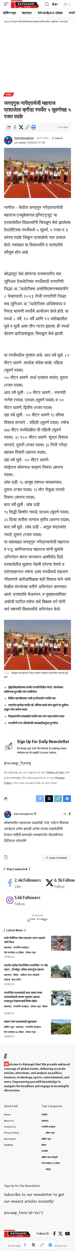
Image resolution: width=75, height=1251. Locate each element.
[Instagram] (23, 900)
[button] (27, 127)
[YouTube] (67, 1233)
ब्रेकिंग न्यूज (9, 1026)
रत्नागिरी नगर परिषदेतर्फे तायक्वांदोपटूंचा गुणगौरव (33, 723)
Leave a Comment (58, 857)
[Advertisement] (37, 57)
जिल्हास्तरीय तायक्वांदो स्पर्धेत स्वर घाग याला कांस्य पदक (36, 716)
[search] (47, 4)
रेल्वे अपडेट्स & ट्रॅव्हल (14, 952)
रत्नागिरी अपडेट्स (21, 947)
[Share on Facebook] (15, 127)
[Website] (65, 814)
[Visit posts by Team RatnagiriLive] (8, 140)
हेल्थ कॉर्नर (16, 979)
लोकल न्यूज (31, 952)
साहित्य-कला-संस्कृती (29, 974)
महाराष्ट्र (8, 947)
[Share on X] (21, 127)
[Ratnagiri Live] (25, 4)
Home (6, 21)
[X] (60, 1233)
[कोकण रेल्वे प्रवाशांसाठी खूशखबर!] (61, 1026)
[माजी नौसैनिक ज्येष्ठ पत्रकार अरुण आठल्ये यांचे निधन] (61, 943)
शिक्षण (15, 974)
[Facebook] (69, 814)
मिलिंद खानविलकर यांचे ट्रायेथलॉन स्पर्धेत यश (32, 698)
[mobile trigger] (7, 4)
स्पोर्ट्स (8, 94)
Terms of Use (55, 772)
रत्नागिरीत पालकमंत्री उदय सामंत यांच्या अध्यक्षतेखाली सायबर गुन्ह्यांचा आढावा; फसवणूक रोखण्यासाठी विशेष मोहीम (23, 997)
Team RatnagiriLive (24, 137)
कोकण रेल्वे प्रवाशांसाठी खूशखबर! (20, 1021)
